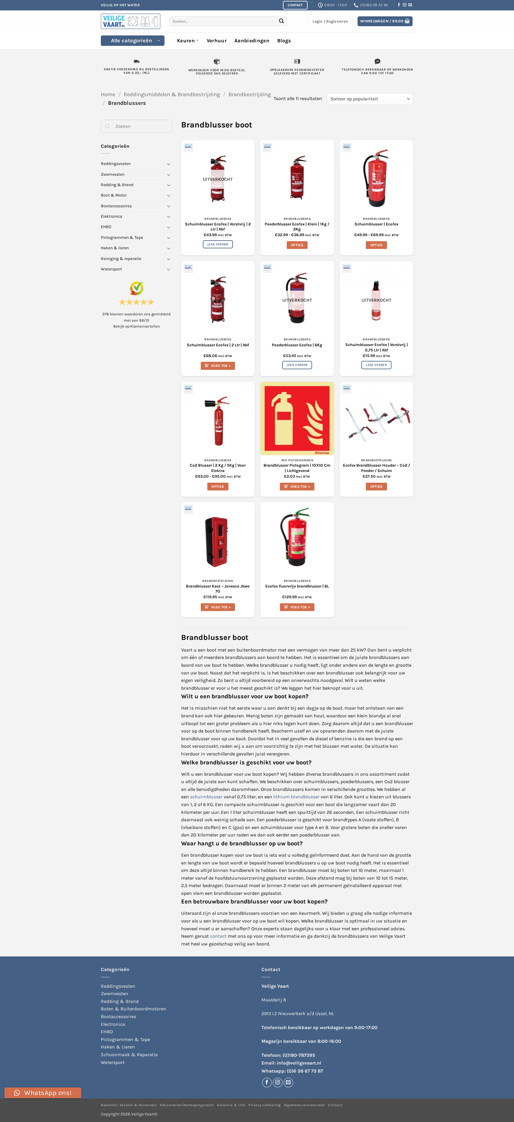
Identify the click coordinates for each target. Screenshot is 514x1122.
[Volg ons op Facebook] (399, 5)
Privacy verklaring (264, 1105)
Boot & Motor (114, 195)
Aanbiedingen (251, 40)
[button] (385, 21)
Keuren (186, 40)
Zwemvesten (112, 174)
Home (108, 94)
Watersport (111, 269)
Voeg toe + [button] (221, 366)
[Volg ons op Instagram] (404, 5)
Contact (335, 1105)
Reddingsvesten (116, 163)
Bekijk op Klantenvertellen (136, 326)
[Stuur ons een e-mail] (410, 5)
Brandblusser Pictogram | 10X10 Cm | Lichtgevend (297, 468)
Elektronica (111, 216)
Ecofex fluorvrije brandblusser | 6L (297, 586)
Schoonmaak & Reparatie (129, 1054)
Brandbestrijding (249, 94)
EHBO (106, 226)
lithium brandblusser (296, 797)
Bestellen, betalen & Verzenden (129, 1105)
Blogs (284, 40)
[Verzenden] (281, 21)
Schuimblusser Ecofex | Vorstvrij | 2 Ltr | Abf (218, 227)
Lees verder (217, 244)
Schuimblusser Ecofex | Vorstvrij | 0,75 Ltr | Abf (376, 347)
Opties (297, 245)
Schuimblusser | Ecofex (376, 224)
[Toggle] (168, 163)
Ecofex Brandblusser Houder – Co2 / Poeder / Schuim (376, 468)
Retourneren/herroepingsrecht (187, 1105)
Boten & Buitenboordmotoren (133, 1009)
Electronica (113, 1024)
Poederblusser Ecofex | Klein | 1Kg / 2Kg (297, 227)
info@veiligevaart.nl (299, 1063)
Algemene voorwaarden (304, 1105)
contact (218, 936)
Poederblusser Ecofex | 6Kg (297, 345)
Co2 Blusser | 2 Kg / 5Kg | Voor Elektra (218, 468)
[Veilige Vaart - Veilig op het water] (130, 21)
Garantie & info (231, 1105)
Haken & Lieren (118, 1047)
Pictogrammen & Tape (122, 237)
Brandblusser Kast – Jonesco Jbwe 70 (218, 589)
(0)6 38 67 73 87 (305, 1071)
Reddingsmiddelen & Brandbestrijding (172, 94)
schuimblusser (206, 797)
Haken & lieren (115, 247)
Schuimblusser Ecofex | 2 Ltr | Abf (218, 345)
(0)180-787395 (299, 1055)
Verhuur (217, 40)
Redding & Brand (117, 184)
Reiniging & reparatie (121, 258)
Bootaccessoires (116, 205)
